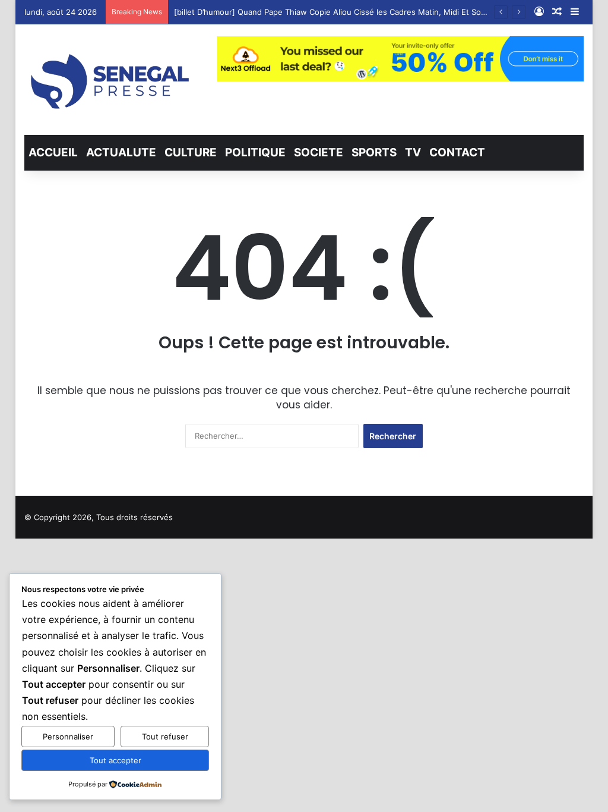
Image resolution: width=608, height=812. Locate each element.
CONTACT (457, 152)
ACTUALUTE (121, 152)
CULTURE (190, 152)
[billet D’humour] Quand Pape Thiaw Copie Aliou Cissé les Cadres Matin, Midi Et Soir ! (332, 12)
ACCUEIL (53, 152)
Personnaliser (68, 736)
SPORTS (374, 152)
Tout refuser (165, 736)
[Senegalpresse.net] (111, 79)
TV (413, 152)
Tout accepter (115, 760)
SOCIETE (318, 152)
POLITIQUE (255, 152)
